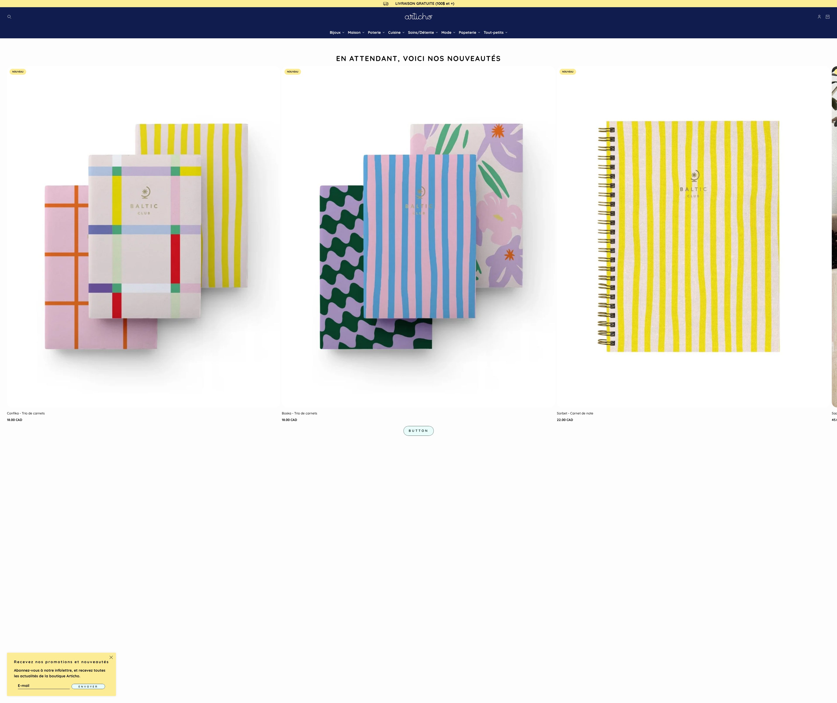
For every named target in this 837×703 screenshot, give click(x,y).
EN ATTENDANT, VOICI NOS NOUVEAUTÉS (418, 58)
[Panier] (827, 16)
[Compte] (819, 16)
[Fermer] (111, 657)
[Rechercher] (9, 16)
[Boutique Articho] (418, 17)
